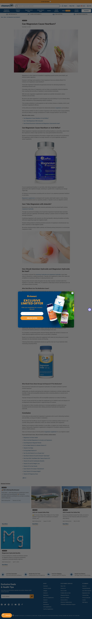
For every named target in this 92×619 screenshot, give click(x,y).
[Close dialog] (72, 293)
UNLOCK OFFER (32, 318)
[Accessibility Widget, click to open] (89, 309)
